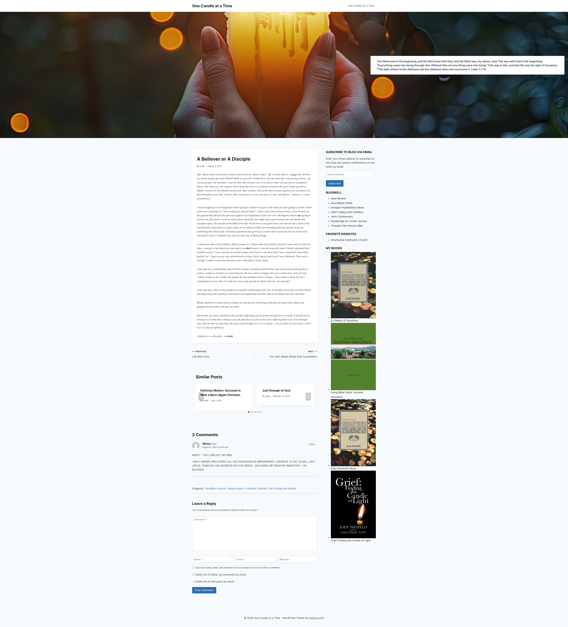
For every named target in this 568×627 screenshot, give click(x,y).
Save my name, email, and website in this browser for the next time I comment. (237, 567)
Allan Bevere (338, 198)
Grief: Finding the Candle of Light (350, 540)
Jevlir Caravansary (342, 216)
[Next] (308, 397)
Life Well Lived (200, 354)
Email (240, 559)
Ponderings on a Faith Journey (349, 221)
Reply (312, 444)
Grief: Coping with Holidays (347, 212)
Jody (202, 166)
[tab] (248, 412)
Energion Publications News (347, 207)
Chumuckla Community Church (349, 239)
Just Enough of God (276, 390)
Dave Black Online (341, 203)
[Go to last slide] (201, 397)
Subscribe (335, 183)
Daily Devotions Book (343, 468)
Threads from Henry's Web (347, 225)
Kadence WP (316, 617)
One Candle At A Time (361, 5)
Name (198, 559)
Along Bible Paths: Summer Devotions (347, 394)
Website (284, 559)
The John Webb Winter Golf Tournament (293, 354)
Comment (200, 519)
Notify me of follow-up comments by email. (221, 574)
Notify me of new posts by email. (214, 581)
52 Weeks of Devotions (344, 320)
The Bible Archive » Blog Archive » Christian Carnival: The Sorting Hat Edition (250, 488)
